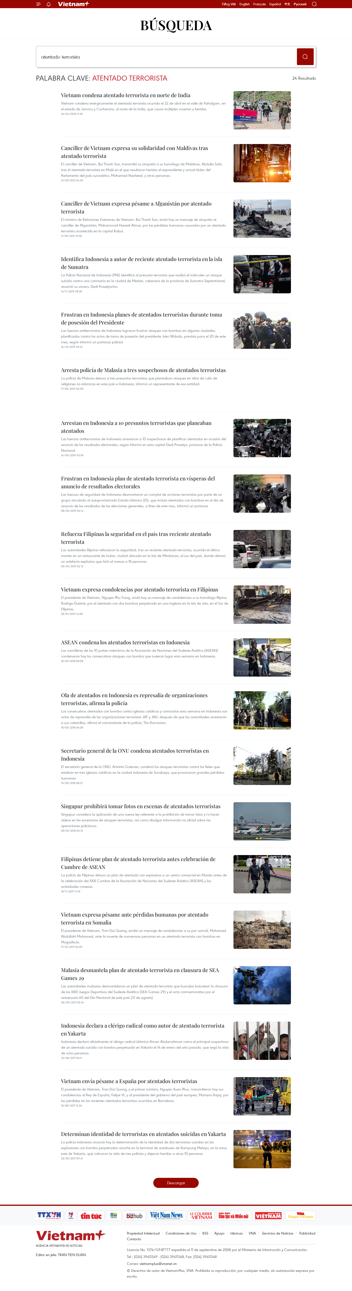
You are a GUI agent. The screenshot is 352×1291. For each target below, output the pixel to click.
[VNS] (166, 1216)
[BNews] (114, 1216)
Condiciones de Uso (181, 1233)
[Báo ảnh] (268, 1216)
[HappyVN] (300, 1216)
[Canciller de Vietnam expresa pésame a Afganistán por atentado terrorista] (262, 219)
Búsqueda (176, 24)
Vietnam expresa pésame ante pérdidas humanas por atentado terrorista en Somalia (134, 918)
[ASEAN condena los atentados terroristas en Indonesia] (262, 657)
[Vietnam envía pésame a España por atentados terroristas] (262, 1096)
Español (275, 4)
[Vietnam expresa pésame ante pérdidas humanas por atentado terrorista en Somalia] (262, 930)
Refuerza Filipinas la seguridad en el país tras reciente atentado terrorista (136, 537)
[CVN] (201, 1216)
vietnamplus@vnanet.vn (158, 1263)
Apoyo (219, 1233)
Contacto (134, 1238)
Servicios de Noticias (277, 1233)
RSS (205, 1233)
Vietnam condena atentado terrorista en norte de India (125, 95)
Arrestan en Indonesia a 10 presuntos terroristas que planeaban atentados (136, 426)
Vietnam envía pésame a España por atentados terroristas (129, 1081)
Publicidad (307, 1233)
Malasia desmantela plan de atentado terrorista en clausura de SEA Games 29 (140, 973)
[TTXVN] (49, 1216)
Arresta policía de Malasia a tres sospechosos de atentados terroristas (143, 369)
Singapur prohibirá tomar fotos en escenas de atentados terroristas (141, 806)
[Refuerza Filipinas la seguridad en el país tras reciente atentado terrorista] (262, 549)
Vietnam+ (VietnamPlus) (74, 4)
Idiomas (236, 1233)
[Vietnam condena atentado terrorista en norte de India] (262, 110)
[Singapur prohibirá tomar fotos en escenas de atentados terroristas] (262, 821)
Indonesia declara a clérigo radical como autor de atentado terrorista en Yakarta (142, 1029)
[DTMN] (233, 1216)
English (244, 4)
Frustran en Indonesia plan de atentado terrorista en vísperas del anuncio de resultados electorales (138, 482)
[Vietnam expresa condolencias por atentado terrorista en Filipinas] (262, 604)
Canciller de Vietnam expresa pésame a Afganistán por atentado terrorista (136, 207)
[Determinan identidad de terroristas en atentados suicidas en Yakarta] (262, 1149)
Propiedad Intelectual (143, 1233)
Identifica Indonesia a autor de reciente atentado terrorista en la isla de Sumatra (141, 262)
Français (259, 4)
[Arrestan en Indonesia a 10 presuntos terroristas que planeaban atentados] (262, 438)
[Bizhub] (134, 1216)
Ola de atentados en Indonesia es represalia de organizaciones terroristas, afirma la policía (134, 699)
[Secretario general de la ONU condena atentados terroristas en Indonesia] (262, 766)
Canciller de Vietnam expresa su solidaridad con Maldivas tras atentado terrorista (134, 151)
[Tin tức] (91, 1216)
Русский (300, 4)
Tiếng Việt (229, 4)
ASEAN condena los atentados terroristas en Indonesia (125, 642)
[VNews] (70, 1216)
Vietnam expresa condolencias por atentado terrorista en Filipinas (139, 589)
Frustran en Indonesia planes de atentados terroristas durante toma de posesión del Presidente (141, 318)
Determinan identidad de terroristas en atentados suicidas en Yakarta (143, 1133)
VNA (252, 1233)
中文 (287, 4)
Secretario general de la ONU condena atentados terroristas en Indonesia (135, 754)
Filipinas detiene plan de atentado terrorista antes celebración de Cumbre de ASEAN (138, 862)
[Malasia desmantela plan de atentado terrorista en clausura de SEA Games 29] (262, 985)
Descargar (176, 1182)
